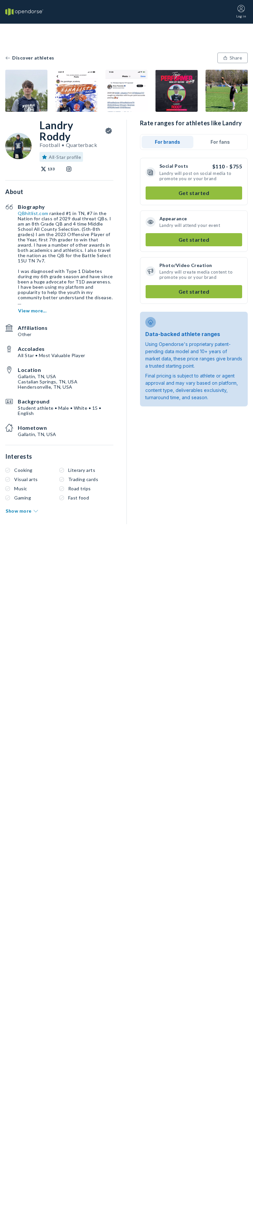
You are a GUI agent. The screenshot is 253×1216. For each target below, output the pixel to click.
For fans (220, 142)
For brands (167, 142)
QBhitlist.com (33, 213)
